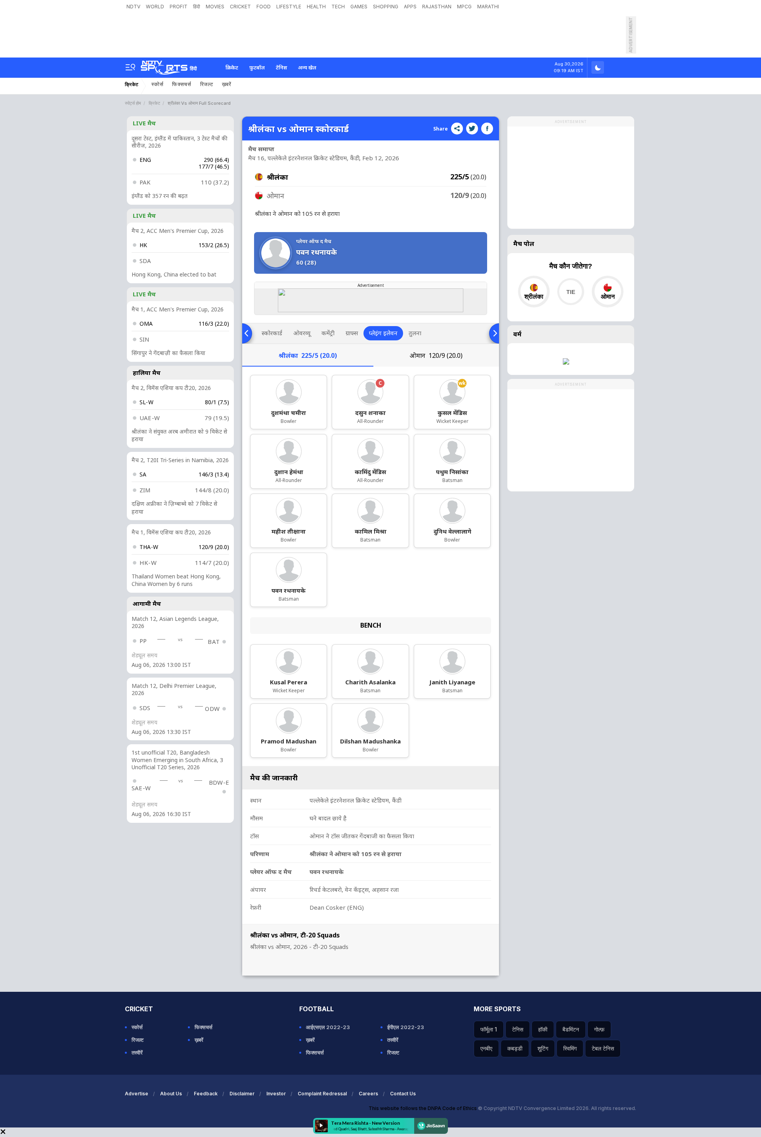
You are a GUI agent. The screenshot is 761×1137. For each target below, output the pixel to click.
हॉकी (542, 1029)
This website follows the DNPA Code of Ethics (423, 1108)
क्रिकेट (232, 67)
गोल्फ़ (599, 1029)
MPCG (464, 7)
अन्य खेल (307, 67)
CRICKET (240, 7)
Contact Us (403, 1094)
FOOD (263, 7)
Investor (276, 1094)
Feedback (206, 1094)
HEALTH (316, 7)
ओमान (436, 355)
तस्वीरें (137, 1052)
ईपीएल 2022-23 (405, 1027)
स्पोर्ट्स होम (133, 103)
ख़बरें (226, 84)
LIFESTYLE (288, 7)
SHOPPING (385, 7)
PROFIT (178, 7)
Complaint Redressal (322, 1094)
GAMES (358, 7)
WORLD (155, 7)
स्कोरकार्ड (272, 333)
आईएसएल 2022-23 (328, 1027)
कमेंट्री (328, 333)
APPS (410, 7)
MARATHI (488, 7)
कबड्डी (514, 1048)
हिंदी (196, 7)
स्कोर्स (157, 84)
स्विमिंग (570, 1048)
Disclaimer (241, 1094)
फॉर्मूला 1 (488, 1029)
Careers (368, 1094)
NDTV (133, 7)
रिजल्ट (206, 84)
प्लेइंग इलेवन (383, 333)
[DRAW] (570, 291)
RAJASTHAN (436, 7)
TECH (338, 7)
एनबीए (486, 1048)
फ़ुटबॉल (257, 67)
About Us (171, 1094)
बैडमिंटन (570, 1029)
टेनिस (281, 67)
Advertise (136, 1094)
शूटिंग (542, 1048)
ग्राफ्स (352, 333)
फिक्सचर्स (181, 84)
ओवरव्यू (301, 333)
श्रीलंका (308, 355)
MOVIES (215, 7)
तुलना (415, 333)
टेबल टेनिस (603, 1048)
